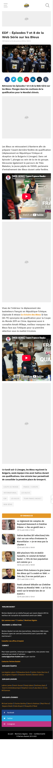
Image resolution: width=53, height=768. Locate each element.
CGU (30, 761)
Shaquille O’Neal (31, 733)
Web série (8, 532)
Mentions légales (21, 761)
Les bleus (15, 526)
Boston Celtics (38, 702)
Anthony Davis (40, 713)
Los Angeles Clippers (9, 702)
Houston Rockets (25, 702)
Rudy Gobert (29, 713)
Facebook (10, 740)
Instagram (11, 751)
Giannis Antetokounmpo (11, 715)
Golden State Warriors (39, 700)
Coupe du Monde (11, 514)
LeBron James (7, 713)
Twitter (10, 746)
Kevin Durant (18, 713)
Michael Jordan (7, 731)
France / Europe (30, 514)
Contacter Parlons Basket (11, 689)
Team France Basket (32, 526)
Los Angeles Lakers (9, 700)
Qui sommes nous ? (9, 648)
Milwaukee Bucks (23, 700)
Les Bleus (25, 520)
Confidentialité (39, 761)
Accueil (10, 761)
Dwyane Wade (7, 733)
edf (5, 526)
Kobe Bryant (18, 733)
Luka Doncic (38, 715)
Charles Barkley (20, 731)
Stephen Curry (27, 715)
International (10, 520)
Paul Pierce (45, 731)
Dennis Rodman (33, 731)
